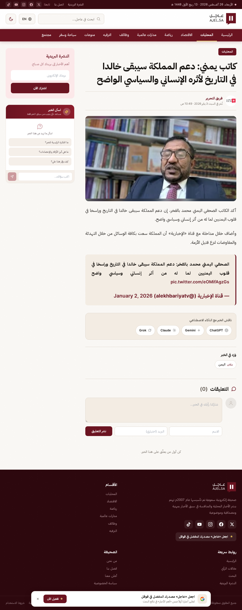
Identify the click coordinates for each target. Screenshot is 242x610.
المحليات (206, 35)
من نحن (112, 561)
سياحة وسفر (67, 35)
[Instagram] (23, 4)
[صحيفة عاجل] (222, 19)
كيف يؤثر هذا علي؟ (59, 161)
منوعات (89, 35)
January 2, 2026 (133, 296)
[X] (39, 4)
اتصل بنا (59, 4)
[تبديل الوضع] (11, 19)
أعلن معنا (111, 576)
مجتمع (46, 35)
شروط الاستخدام (15, 603)
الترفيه (107, 35)
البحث (232, 576)
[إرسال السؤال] (12, 176)
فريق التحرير (214, 98)
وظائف (124, 35)
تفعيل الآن (55, 599)
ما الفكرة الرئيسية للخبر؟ (56, 142)
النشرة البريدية (76, 4)
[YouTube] (16, 4)
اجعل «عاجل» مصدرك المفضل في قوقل (206, 536)
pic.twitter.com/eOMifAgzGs (200, 281)
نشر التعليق (98, 431)
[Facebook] (31, 4)
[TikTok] (8, 4)
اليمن (225, 364)
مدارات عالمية (146, 35)
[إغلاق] (38, 599)
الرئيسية (227, 35)
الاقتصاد (186, 35)
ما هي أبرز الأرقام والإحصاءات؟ (53, 151)
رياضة (168, 35)
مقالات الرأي (228, 568)
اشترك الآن (40, 88)
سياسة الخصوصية (105, 583)
